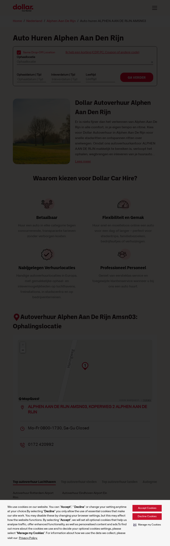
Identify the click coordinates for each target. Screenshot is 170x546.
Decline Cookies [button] (147, 516)
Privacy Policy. (28, 538)
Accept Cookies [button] (147, 508)
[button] (147, 525)
